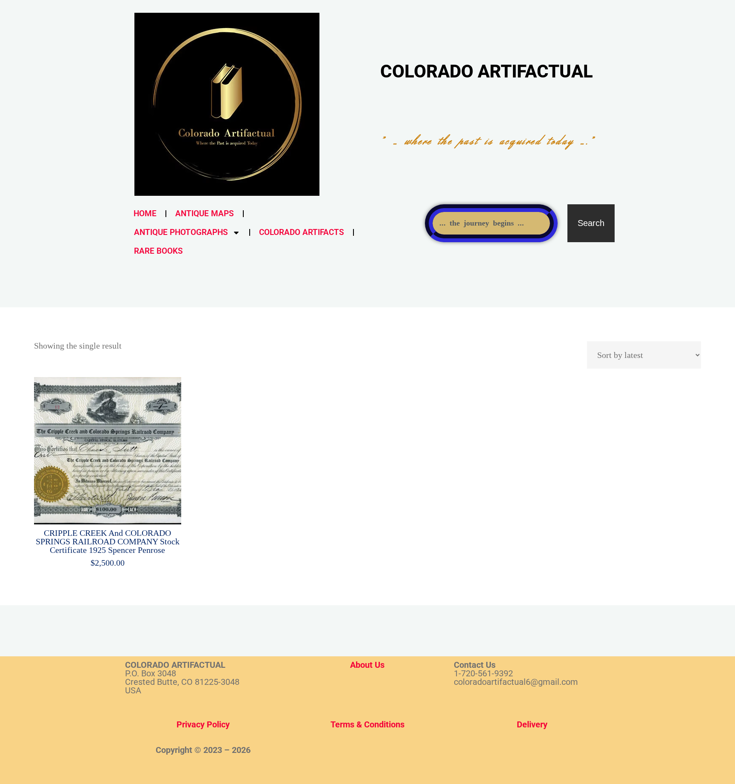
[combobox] (491, 223)
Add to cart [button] (113, 448)
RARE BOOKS (158, 251)
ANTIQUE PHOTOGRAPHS (181, 232)
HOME (145, 213)
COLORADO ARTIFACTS (301, 232)
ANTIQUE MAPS (204, 213)
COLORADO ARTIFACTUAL (486, 71)
